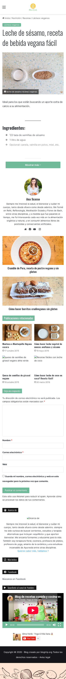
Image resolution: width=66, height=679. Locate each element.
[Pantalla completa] (59, 624)
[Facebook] (31, 229)
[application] (33, 610)
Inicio (7, 18)
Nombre (7, 440)
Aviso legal (45, 657)
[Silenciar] (54, 624)
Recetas (27, 18)
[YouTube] (35, 229)
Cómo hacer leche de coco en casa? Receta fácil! (48, 377)
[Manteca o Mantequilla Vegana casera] (17, 332)
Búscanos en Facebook (14, 579)
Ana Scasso (33, 199)
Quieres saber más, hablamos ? (33, 551)
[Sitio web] (26, 229)
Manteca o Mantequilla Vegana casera (17, 345)
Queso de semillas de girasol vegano (16, 377)
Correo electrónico (12, 452)
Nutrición (16, 18)
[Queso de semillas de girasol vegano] (17, 364)
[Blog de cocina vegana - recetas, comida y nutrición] (33, 7)
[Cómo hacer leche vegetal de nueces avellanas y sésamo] (49, 332)
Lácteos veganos (41, 18)
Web (4, 464)
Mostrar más (32, 165)
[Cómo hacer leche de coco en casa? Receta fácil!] (49, 364)
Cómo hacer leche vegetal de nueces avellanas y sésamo (48, 345)
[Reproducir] (6, 624)
